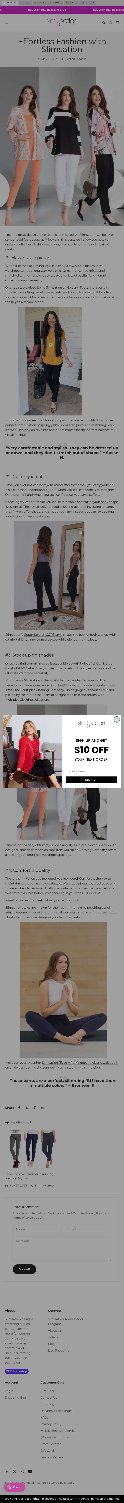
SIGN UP (91, 780)
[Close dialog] (117, 719)
